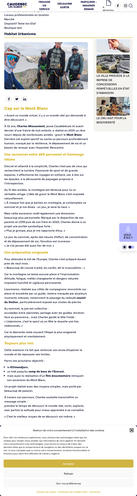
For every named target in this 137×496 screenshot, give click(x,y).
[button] (131, 430)
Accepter (68, 463)
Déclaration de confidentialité (72, 491)
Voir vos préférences (68, 483)
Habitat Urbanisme (20, 33)
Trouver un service (44, 5)
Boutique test (13, 28)
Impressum (94, 491)
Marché (9, 19)
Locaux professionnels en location (26, 15)
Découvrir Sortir (64, 5)
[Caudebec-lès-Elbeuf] (17, 6)
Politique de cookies (46, 491)
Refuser (68, 473)
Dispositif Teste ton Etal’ (20, 23)
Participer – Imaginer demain (89, 5)
